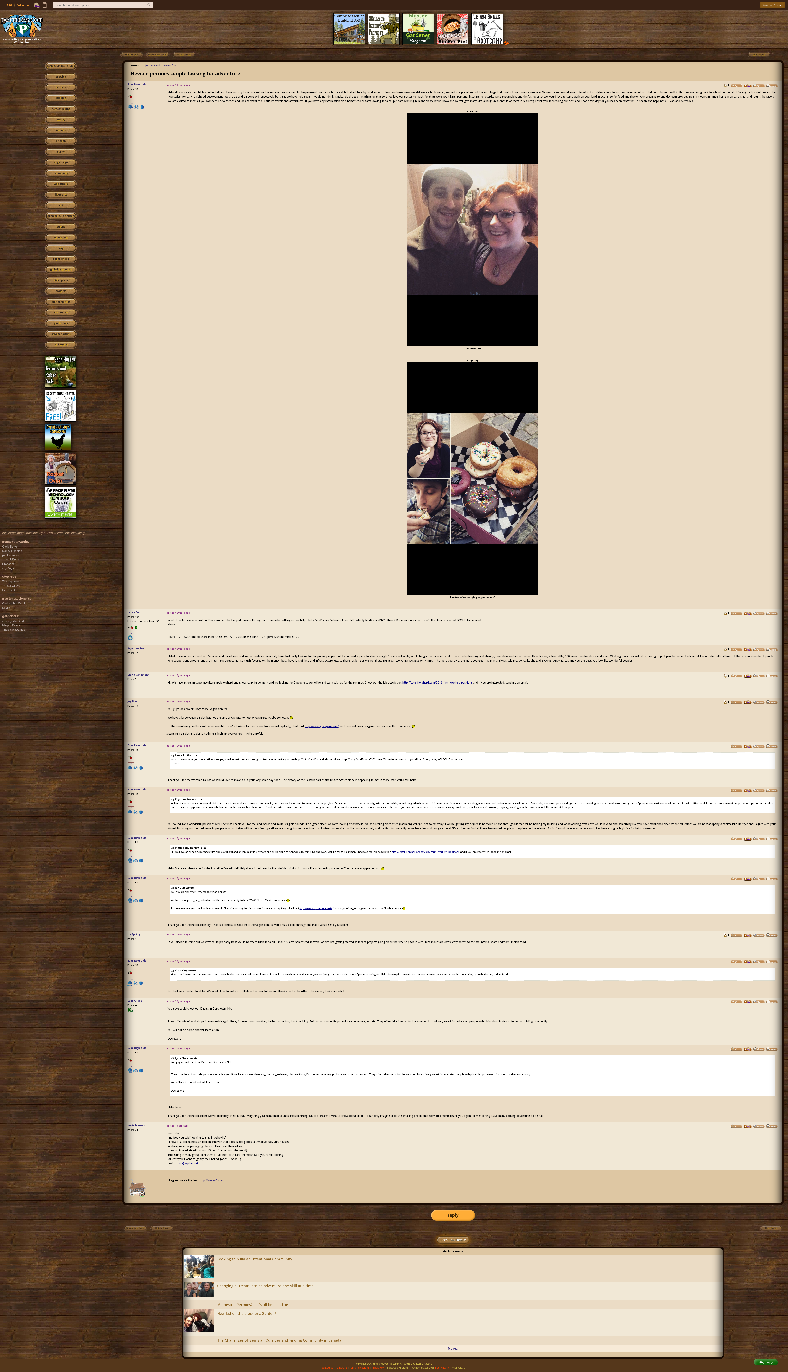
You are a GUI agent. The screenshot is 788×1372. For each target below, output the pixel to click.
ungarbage (61, 162)
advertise (342, 1367)
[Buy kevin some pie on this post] (747, 1126)
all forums (61, 344)
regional (60, 226)
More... (453, 1348)
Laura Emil (134, 612)
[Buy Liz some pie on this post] (747, 935)
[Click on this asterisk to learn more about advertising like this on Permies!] (506, 43)
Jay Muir (132, 701)
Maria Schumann (138, 674)
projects (61, 291)
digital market (61, 301)
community (61, 173)
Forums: (136, 65)
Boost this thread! (453, 1240)
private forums (61, 334)
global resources (61, 269)
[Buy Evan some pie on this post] (747, 86)
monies (61, 130)
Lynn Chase (134, 1000)
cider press (61, 280)
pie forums (61, 323)
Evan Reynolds (136, 84)
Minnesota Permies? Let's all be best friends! (256, 1304)
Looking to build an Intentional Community (254, 1259)
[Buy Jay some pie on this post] (747, 702)
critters (61, 87)
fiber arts (61, 194)
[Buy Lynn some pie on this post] (747, 1002)
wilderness (61, 183)
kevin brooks (136, 1125)
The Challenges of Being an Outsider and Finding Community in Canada (279, 1340)
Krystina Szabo (137, 648)
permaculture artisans (61, 216)
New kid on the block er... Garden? (246, 1313)
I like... (131, 103)
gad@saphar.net (188, 1163)
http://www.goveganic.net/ (322, 726)
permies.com (61, 312)
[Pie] (37, 5)
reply (453, 1215)
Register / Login (772, 5)
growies (61, 76)
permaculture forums (61, 66)
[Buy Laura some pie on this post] (747, 613)
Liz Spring (133, 934)
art (61, 205)
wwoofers (170, 65)
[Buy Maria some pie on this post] (747, 676)
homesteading (61, 108)
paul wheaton (442, 1367)
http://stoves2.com (211, 1180)
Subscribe (23, 5)
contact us (327, 1367)
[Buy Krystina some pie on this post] (747, 649)
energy (60, 119)
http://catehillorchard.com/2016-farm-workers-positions (437, 682)
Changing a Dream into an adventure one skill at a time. (265, 1286)
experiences (61, 258)
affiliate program (360, 1367)
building (61, 98)
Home (9, 4)
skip (60, 248)
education (61, 237)
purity (61, 151)
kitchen (61, 140)
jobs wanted (152, 65)
